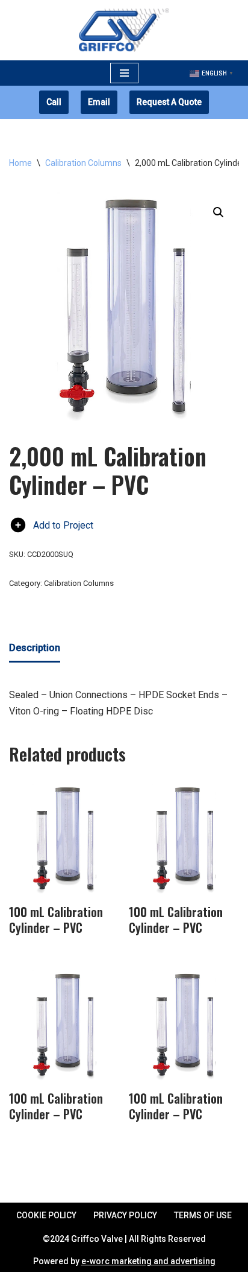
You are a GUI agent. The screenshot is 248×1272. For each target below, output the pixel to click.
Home (20, 163)
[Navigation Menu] (124, 73)
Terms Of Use (203, 1215)
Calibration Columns (83, 163)
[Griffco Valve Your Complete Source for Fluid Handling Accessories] (124, 30)
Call (53, 102)
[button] (218, 212)
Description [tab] (34, 647)
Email (99, 102)
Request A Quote (169, 102)
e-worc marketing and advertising (148, 1261)
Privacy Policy (125, 1215)
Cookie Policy (46, 1215)
